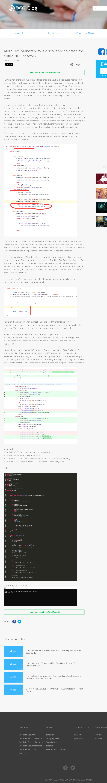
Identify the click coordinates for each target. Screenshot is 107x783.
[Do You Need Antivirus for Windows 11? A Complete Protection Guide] (13, 690)
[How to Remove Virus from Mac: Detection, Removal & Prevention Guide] (13, 664)
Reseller (98, 738)
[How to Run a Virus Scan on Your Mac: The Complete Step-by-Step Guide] (13, 651)
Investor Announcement (56, 749)
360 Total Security (27, 734)
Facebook (101, 51)
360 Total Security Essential (31, 738)
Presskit (49, 745)
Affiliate (98, 734)
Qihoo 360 (78, 738)
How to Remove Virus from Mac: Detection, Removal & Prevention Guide (50, 664)
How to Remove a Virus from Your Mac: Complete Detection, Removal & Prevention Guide (53, 677)
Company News (85, 33)
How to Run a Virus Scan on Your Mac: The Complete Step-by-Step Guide (54, 651)
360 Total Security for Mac (30, 745)
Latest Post (20, 33)
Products (52, 33)
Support (77, 734)
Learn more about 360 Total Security (44, 72)
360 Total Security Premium (31, 742)
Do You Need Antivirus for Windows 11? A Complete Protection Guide (54, 690)
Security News (52, 742)
